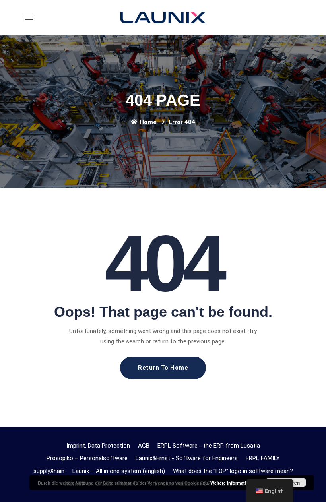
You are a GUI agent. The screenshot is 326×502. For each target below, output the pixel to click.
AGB (143, 445)
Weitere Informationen (233, 483)
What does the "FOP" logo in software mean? (233, 471)
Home (148, 122)
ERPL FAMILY (263, 458)
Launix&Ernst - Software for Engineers (187, 458)
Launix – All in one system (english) (118, 471)
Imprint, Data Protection (98, 445)
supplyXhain (48, 471)
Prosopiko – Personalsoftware (87, 458)
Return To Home (163, 367)
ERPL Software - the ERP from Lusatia (208, 445)
